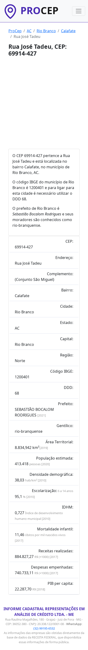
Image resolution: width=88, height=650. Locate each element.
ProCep (15, 30)
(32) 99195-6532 (44, 628)
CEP (39, 10)
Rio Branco (46, 30)
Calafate (68, 30)
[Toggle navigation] (78, 11)
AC (29, 30)
